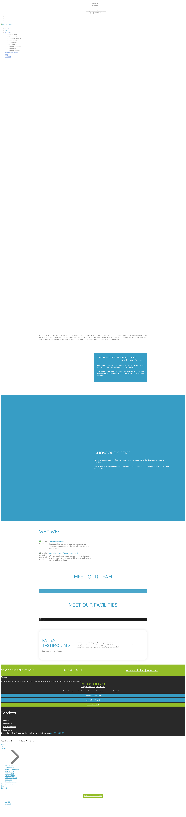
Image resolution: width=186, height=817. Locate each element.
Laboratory (7, 730)
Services (8, 32)
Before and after (11, 53)
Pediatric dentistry (15, 38)
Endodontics (13, 42)
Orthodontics (13, 36)
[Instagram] (95, 21)
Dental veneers (14, 51)
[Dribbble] (95, 19)
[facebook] (95, 16)
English (95, 3)
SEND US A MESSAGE (93, 700)
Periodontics (13, 40)
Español (95, 5)
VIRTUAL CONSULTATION (93, 796)
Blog (6, 55)
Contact (8, 57)
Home (7, 28)
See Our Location (93, 705)
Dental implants (15, 47)
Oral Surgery (14, 44)
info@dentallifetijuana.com (96, 11)
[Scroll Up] (1, 815)
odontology (13, 34)
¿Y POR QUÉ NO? (57, 733)
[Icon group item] (176, 735)
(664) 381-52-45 (96, 13)
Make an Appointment (93, 695)
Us (6, 30)
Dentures (12, 49)
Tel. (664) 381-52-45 (93, 683)
